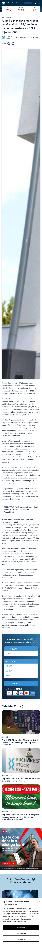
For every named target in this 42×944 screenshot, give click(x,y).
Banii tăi (5, 737)
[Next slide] (38, 9)
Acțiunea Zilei (7, 775)
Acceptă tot (21, 927)
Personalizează (21, 933)
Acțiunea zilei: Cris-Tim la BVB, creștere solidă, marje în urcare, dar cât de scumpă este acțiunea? (20, 817)
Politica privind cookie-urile (16, 922)
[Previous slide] (3, 9)
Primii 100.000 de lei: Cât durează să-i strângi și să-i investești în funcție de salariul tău (20, 742)
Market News (6, 17)
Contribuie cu (21, 683)
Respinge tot (21, 939)
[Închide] (39, 901)
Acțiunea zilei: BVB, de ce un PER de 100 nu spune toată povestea (21, 779)
